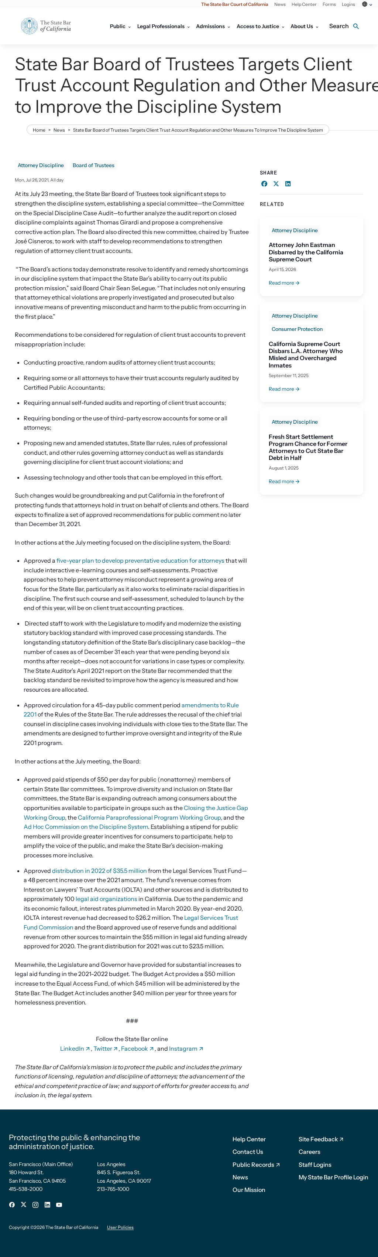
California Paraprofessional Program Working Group (149, 817)
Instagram (183, 1048)
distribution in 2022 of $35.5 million (99, 870)
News (59, 130)
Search (339, 26)
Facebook (134, 1048)
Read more (281, 282)
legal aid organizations (106, 898)
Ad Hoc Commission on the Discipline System (86, 826)
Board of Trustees (93, 165)
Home (39, 130)
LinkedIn (72, 1048)
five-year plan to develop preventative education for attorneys (139, 560)
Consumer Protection (297, 329)
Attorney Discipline (41, 165)
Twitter (102, 1048)
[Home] (50, 26)
